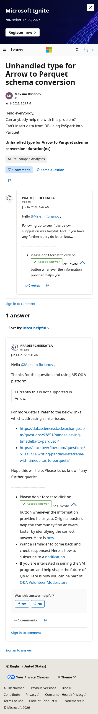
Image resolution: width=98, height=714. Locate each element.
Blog (65, 688)
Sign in (89, 49)
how (50, 537)
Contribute (12, 694)
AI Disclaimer (14, 688)
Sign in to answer (18, 650)
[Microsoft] (49, 50)
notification (55, 556)
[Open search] (77, 50)
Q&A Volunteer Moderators (43, 582)
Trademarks (72, 701)
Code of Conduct (41, 701)
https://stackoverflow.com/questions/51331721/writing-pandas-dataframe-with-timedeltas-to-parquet (52, 454)
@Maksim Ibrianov (45, 216)
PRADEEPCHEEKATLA (38, 198)
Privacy (31, 694)
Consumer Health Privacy (64, 694)
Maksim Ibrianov (28, 94)
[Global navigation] (4, 50)
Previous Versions (42, 688)
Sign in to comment (20, 303)
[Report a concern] (9, 180)
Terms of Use (13, 701)
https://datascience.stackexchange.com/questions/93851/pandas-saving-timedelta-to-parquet (52, 435)
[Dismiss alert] (90, 7)
